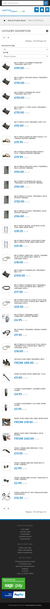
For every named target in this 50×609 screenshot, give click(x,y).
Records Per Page (8, 46)
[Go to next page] (8, 37)
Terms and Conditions (30, 605)
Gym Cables (25, 529)
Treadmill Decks (25, 539)
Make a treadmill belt (25, 550)
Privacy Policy (38, 605)
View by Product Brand (16, 20)
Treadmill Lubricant (25, 536)
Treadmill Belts (25, 534)
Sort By (5, 52)
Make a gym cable (25, 548)
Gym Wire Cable (25, 532)
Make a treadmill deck (25, 552)
